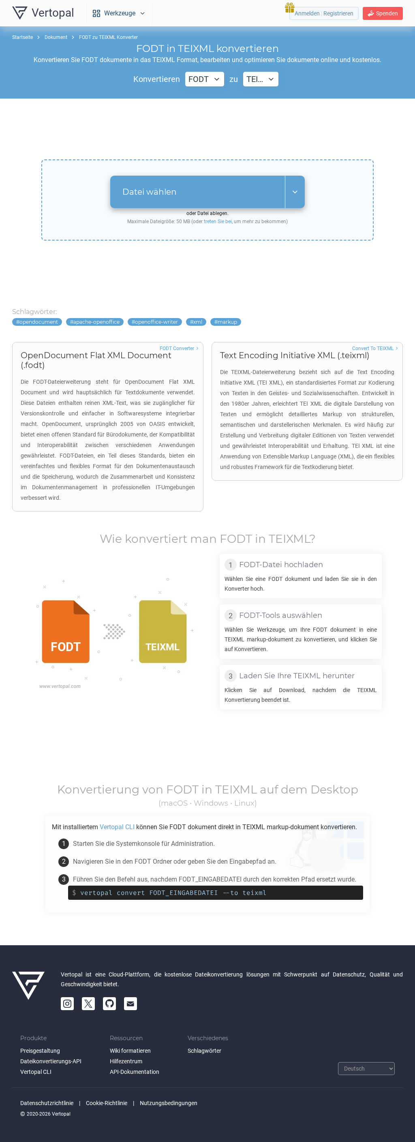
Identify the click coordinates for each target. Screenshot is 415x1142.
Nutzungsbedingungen (168, 1103)
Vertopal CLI (35, 1072)
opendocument (38, 322)
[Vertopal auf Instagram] (67, 1003)
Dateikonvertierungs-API (50, 1061)
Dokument (56, 37)
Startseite (22, 37)
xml (197, 322)
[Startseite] (28, 990)
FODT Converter (177, 348)
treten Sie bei (218, 221)
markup (227, 322)
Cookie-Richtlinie (106, 1103)
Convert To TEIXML (373, 348)
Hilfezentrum (126, 1061)
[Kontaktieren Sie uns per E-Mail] (130, 1003)
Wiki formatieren (130, 1050)
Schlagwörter (204, 1050)
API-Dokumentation (134, 1072)
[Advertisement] (207, 129)
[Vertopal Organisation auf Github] (109, 1003)
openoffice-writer (156, 322)
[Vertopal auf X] (88, 1003)
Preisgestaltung (40, 1050)
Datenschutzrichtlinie (46, 1103)
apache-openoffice (96, 322)
